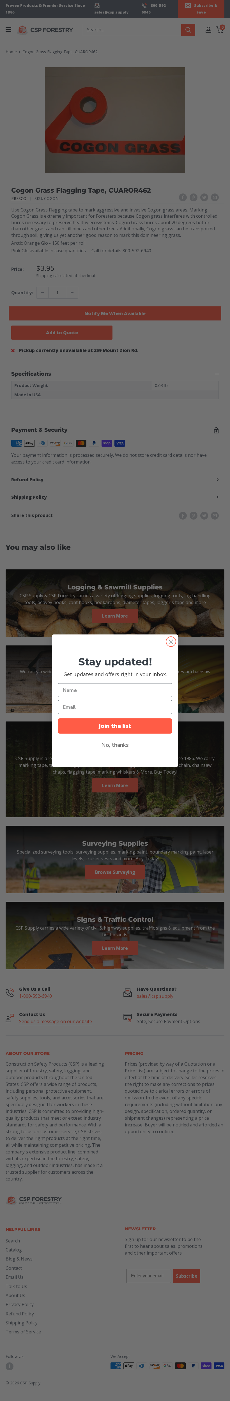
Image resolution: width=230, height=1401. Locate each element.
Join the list (115, 726)
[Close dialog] (171, 642)
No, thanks (115, 745)
